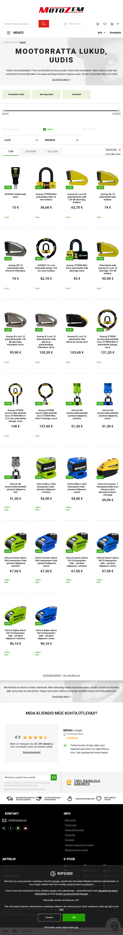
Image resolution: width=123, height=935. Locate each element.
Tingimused (70, 825)
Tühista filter (111, 149)
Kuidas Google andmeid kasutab (72, 894)
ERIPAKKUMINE (52, 675)
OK (73, 917)
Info (100, 32)
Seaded (49, 917)
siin (76, 927)
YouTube (25, 827)
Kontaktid (115, 32)
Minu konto (74, 24)
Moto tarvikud (10, 42)
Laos (7, 140)
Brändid (50, 140)
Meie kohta (70, 820)
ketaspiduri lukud (16, 94)
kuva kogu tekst (60, 79)
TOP (10, 151)
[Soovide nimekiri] (105, 24)
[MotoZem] (61, 10)
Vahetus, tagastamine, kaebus (79, 845)
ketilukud (76, 94)
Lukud (22, 42)
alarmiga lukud (46, 94)
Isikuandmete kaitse (74, 830)
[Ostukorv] (113, 23)
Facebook (10, 827)
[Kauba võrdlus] (98, 24)
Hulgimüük (70, 835)
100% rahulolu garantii (87, 782)
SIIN (61, 909)
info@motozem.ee (18, 820)
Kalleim (52, 151)
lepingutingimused (29, 785)
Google (55, 881)
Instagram (18, 827)
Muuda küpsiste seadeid (76, 850)
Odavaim (30, 151)
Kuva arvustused (31, 752)
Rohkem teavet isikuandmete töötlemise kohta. (24, 789)
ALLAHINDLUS (71, 675)
